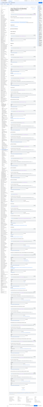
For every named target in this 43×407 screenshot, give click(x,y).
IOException (12, 272)
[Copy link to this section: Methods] (14, 43)
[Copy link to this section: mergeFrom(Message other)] (19, 274)
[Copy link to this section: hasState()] (14, 191)
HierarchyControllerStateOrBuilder (14, 26)
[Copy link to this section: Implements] (15, 25)
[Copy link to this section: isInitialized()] (14, 227)
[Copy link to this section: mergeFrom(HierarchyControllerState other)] (24, 238)
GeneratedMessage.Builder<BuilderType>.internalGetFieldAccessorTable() (19, 225)
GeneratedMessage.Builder (23, 22)
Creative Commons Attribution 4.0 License (26, 392)
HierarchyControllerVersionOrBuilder (15, 189)
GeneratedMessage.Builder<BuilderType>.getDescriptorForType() (18, 118)
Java (9, 2)
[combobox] (27, 0)
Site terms (16, 404)
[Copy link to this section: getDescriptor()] (15, 33)
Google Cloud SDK (4, 2)
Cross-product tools (16, 0)
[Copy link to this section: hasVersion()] (14, 203)
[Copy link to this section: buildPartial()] (14, 54)
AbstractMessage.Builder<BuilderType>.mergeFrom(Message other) (18, 288)
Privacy (13, 404)
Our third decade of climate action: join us (26, 404)
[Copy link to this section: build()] (13, 45)
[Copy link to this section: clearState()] (14, 75)
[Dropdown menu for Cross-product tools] (19, 1)
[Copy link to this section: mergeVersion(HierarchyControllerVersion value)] (25, 306)
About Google (10, 404)
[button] (4, 101)
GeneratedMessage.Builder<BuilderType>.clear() (16, 73)
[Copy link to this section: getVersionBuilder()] (16, 167)
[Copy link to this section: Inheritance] (15, 20)
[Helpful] (34, 7)
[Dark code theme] (34, 13)
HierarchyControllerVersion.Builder (15, 177)
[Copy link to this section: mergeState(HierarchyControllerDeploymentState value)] (27, 290)
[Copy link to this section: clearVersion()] (15, 87)
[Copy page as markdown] (21, 10)
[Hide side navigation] (7, 405)
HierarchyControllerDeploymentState (25, 332)
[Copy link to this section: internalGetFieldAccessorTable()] (20, 215)
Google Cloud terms (19, 404)
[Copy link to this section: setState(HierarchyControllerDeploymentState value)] (26, 322)
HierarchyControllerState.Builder (15, 71)
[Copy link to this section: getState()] (14, 120)
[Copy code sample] (35, 13)
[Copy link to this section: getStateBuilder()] (16, 132)
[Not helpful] (35, 7)
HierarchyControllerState (14, 52)
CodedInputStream (25, 259)
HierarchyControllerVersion (14, 165)
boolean (12, 201)
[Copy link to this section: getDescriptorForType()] (18, 108)
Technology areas (10, 0)
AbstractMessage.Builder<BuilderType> (15, 22)
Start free (40, 2)
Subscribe (36, 405)
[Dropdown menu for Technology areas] (13, 1)
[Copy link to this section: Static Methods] (16, 31)
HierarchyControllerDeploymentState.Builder (25, 348)
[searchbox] (4, 6)
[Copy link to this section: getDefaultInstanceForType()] (19, 99)
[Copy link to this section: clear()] (13, 64)
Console (33, 0)
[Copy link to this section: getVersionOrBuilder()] (17, 179)
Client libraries (13, 2)
